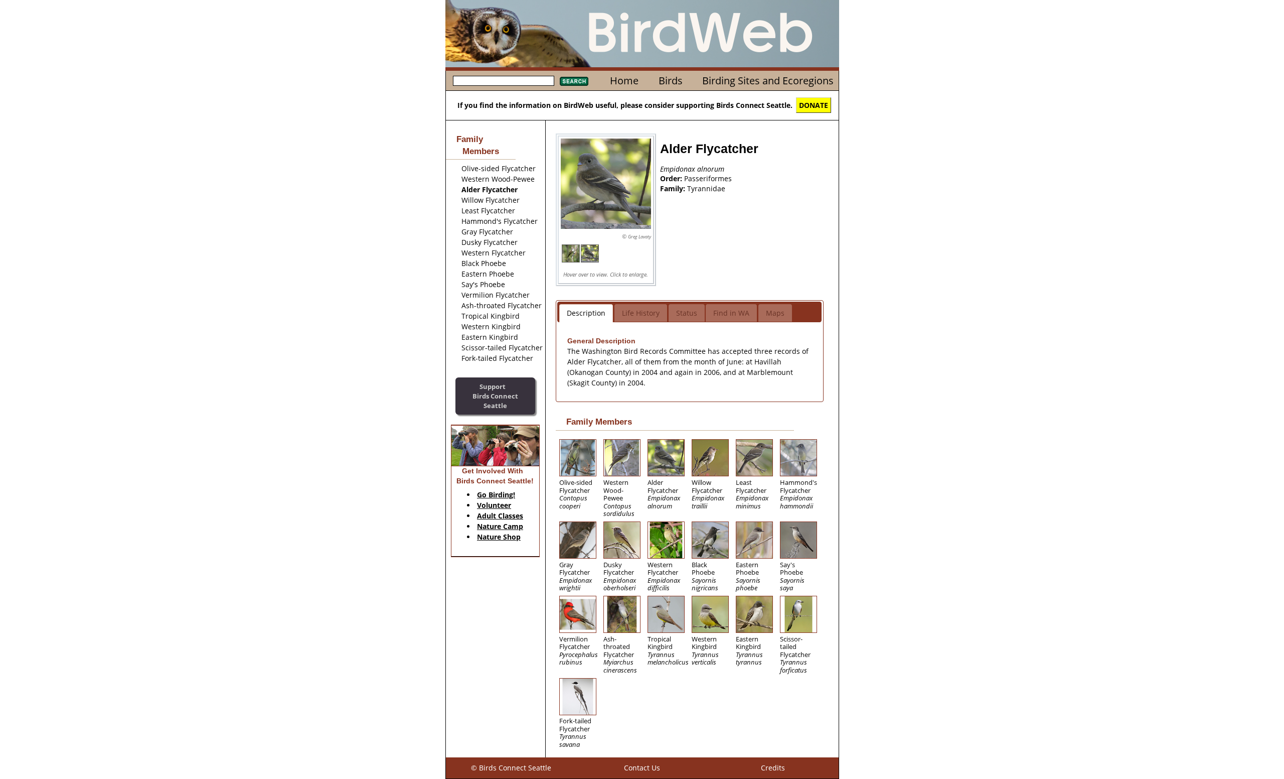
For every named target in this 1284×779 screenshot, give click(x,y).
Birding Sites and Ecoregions (768, 80)
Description (586, 313)
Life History (641, 313)
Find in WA (731, 313)
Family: (673, 188)
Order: (672, 178)
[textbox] (503, 81)
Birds (671, 80)
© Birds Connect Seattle (511, 767)
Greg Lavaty (639, 236)
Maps (775, 313)
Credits (773, 767)
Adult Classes (500, 516)
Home (624, 80)
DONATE (813, 105)
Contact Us (642, 767)
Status (686, 313)
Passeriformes (708, 178)
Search (574, 81)
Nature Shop (499, 537)
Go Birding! (496, 494)
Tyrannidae (706, 188)
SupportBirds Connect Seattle (495, 396)
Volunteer (494, 505)
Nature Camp (500, 526)
